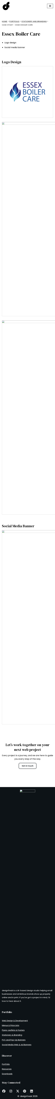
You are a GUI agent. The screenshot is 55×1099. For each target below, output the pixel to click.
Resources (7, 1069)
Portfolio (14, 21)
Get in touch (27, 766)
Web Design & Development (15, 1020)
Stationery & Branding (12, 1035)
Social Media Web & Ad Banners (16, 1044)
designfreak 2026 (28, 1096)
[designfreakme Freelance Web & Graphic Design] (6, 6)
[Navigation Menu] (50, 6)
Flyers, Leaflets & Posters (13, 1030)
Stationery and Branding (34, 21)
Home (4, 21)
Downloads (7, 1073)
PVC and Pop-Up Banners (13, 1040)
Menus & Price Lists (10, 1025)
